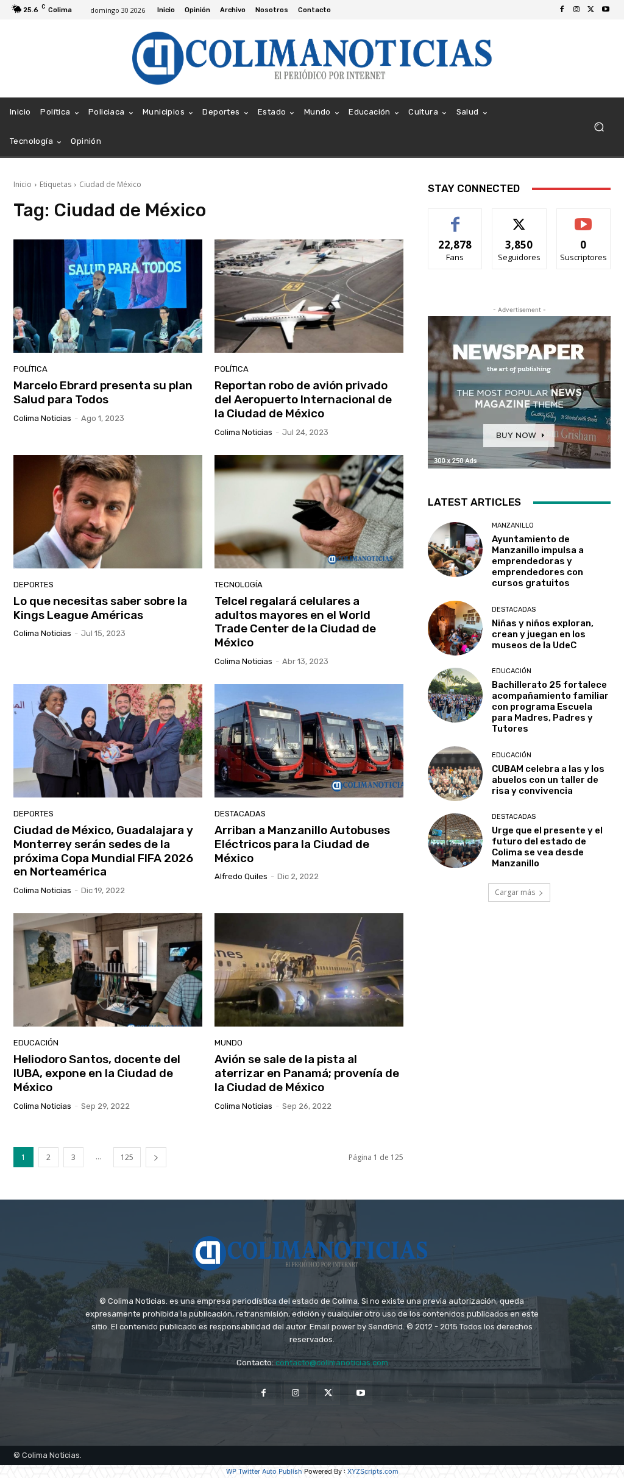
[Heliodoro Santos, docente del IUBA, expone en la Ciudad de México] (107, 970)
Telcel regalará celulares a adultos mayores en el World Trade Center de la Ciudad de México (295, 621)
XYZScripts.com (373, 1471)
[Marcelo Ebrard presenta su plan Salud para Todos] (107, 296)
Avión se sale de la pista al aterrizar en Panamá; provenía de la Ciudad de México (306, 1073)
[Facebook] (562, 9)
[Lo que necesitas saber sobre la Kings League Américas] (107, 511)
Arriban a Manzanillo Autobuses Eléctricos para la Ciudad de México (302, 844)
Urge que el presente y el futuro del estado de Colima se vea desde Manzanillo (547, 847)
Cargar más (515, 892)
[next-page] (156, 1157)
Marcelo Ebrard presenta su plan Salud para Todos (103, 392)
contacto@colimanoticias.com (331, 1362)
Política (30, 369)
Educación (35, 1043)
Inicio (22, 184)
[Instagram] (576, 9)
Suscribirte (583, 217)
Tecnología (238, 585)
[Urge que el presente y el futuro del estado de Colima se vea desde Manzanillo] (455, 840)
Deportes (33, 585)
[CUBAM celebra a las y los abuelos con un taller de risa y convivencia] (455, 773)
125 (127, 1157)
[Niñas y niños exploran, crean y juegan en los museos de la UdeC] (455, 628)
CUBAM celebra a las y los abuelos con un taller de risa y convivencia (548, 779)
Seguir (519, 217)
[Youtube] (605, 9)
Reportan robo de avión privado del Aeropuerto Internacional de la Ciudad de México (303, 399)
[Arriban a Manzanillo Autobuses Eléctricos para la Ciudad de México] (308, 740)
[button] (598, 127)
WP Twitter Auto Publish (264, 1471)
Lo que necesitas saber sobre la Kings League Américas (100, 608)
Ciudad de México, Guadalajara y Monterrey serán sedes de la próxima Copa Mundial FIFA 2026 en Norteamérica (103, 851)
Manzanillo (513, 525)
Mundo (228, 1043)
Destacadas (240, 814)
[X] (591, 9)
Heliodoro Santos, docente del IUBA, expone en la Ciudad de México (96, 1073)
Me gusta (455, 217)
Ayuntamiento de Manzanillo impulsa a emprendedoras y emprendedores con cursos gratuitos (538, 561)
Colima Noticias (42, 418)
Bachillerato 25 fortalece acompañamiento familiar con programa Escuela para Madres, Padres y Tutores (550, 706)
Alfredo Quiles (241, 876)
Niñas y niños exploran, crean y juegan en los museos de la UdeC (543, 634)
